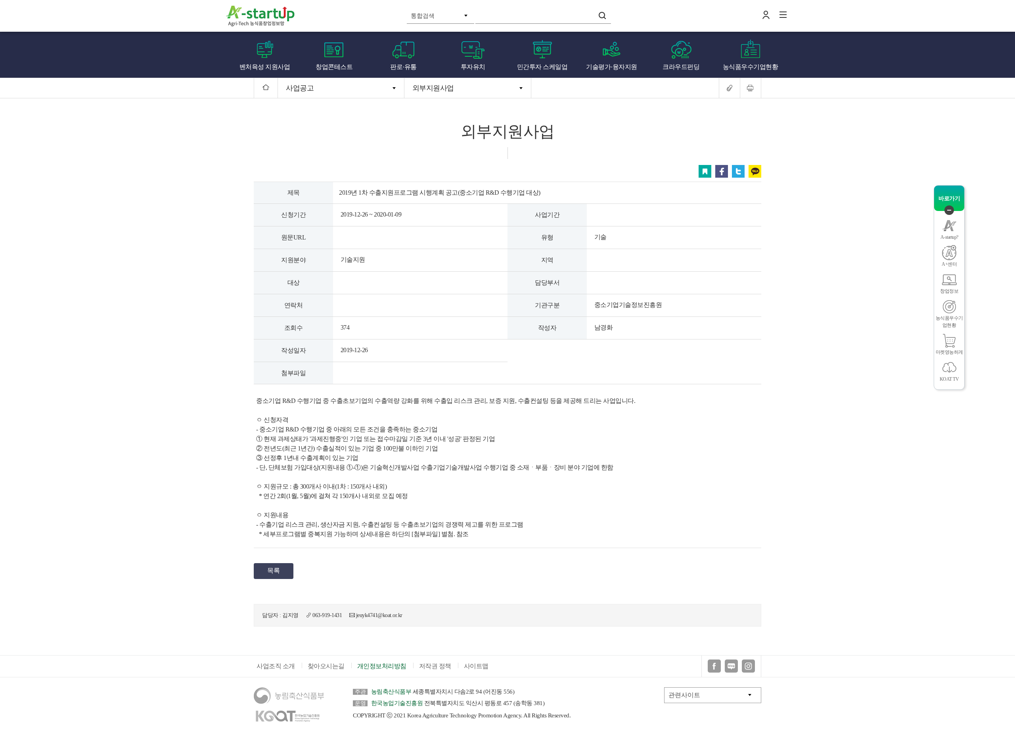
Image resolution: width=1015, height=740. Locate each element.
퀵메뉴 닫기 (949, 210)
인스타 (748, 666)
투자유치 (473, 66)
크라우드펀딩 (681, 66)
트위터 (738, 171)
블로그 (731, 666)
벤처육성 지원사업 (264, 66)
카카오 (755, 171)
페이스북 (721, 171)
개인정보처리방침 (381, 666)
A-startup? (949, 237)
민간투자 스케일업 (542, 66)
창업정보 (949, 291)
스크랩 (705, 171)
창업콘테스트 (334, 66)
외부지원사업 (433, 88)
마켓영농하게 (949, 352)
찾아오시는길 (326, 666)
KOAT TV (949, 379)
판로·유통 (403, 66)
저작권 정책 (435, 666)
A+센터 (949, 264)
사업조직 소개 (276, 666)
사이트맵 (476, 666)
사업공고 (300, 88)
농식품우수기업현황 (750, 66)
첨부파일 (293, 373)
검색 (602, 15)
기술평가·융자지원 (611, 66)
